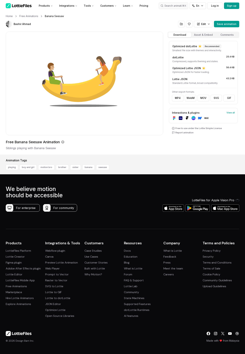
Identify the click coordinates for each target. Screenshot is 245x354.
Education (130, 256)
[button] (9, 24)
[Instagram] (215, 333)
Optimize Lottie (55, 310)
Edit (203, 23)
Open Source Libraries (59, 316)
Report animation (184, 132)
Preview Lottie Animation (61, 262)
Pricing (144, 5)
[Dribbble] (237, 333)
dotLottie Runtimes (136, 310)
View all (231, 112)
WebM (191, 97)
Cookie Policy (211, 274)
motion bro (46, 167)
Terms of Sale (211, 268)
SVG (216, 97)
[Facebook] (208, 333)
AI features (131, 316)
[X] (223, 333)
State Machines (134, 298)
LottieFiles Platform (18, 251)
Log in (215, 5)
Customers (107, 5)
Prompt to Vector (57, 274)
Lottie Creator (15, 256)
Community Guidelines (217, 280)
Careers (168, 274)
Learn (126, 5)
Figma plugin (14, 262)
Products (44, 5)
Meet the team (173, 268)
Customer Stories (96, 262)
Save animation (226, 23)
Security (208, 256)
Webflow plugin (55, 251)
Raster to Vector (56, 280)
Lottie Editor (14, 274)
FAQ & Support (134, 280)
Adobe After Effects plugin (23, 268)
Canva (49, 256)
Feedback (169, 256)
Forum (128, 274)
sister (75, 167)
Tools (87, 5)
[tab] (179, 34)
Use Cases (91, 256)
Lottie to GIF (53, 292)
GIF (229, 97)
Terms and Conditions (217, 262)
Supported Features (137, 304)
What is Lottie (133, 268)
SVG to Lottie (54, 286)
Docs (127, 251)
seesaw (102, 167)
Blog (126, 262)
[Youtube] (230, 333)
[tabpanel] (203, 97)
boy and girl (28, 167)
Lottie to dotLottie (57, 298)
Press (167, 262)
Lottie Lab (130, 286)
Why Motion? (93, 274)
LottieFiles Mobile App (20, 280)
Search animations (175, 5)
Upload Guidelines (214, 286)
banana (88, 167)
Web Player (52, 268)
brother (62, 167)
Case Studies (93, 251)
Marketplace (14, 292)
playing (12, 167)
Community (131, 292)
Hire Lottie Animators (20, 298)
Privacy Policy (212, 251)
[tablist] (203, 35)
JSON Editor (53, 304)
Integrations (66, 5)
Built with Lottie (94, 268)
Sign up (231, 5)
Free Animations (16, 286)
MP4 (178, 97)
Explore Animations (18, 304)
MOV (203, 97)
